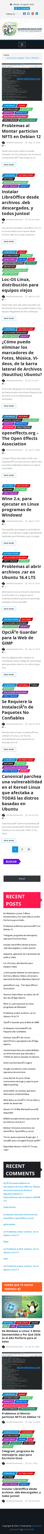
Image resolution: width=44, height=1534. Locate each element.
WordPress (37, 1526)
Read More (9, 164)
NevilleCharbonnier (14, 142)
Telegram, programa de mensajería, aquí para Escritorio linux (18, 1454)
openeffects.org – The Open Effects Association (20, 438)
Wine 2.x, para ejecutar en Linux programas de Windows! (20, 507)
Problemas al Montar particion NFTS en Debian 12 (21, 131)
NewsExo (16, 1529)
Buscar (11, 861)
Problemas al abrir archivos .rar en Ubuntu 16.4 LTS (21, 572)
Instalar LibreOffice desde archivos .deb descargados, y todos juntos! (20, 202)
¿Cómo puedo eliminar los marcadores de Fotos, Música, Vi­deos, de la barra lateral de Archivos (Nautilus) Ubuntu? (22, 358)
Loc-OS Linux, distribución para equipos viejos (20, 285)
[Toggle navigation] (22, 44)
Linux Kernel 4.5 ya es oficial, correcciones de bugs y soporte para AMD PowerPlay (20, 1081)
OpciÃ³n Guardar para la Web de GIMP (19, 637)
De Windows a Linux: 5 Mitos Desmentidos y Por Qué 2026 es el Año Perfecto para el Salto (21, 916)
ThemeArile (28, 1529)
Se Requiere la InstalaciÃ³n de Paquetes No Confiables (17, 710)
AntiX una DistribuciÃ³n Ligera (17, 1062)
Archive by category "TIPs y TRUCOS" (23, 58)
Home (6, 55)
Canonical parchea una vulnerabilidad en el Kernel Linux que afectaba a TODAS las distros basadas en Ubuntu (22, 792)
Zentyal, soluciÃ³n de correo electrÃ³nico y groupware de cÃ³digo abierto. (20, 1041)
